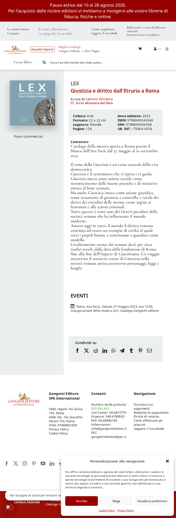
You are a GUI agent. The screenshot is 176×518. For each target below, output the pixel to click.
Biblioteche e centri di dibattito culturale (146, 29)
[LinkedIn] (104, 354)
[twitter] (15, 463)
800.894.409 (100, 408)
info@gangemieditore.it (109, 429)
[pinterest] (34, 463)
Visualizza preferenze (152, 501)
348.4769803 (115, 416)
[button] (167, 461)
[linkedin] (52, 463)
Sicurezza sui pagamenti (143, 406)
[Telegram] (122, 354)
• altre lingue (91, 51)
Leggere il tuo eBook (104, 33)
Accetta (81, 501)
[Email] (149, 354)
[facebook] (6, 463)
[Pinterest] (140, 354)
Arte (90, 116)
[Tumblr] (131, 354)
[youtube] (43, 463)
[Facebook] (77, 354)
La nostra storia (18, 29)
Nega (116, 501)
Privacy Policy (125, 510)
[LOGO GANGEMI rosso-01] (15, 43)
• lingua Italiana (69, 51)
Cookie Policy (107, 510)
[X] (86, 354)
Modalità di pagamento (151, 412)
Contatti (13, 33)
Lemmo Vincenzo (99, 99)
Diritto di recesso (146, 416)
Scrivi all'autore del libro (94, 103)
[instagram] (24, 463)
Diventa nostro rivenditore (143, 35)
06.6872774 (117, 412)
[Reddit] (95, 354)
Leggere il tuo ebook (149, 429)
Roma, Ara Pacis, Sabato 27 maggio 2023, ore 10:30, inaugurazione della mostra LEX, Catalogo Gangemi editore (115, 308)
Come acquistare (103, 29)
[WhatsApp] (113, 354)
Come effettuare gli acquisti (148, 422)
